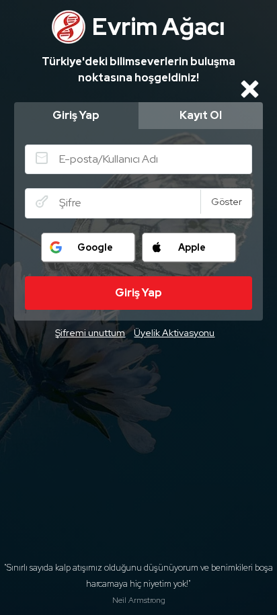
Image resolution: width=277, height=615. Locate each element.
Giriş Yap (76, 115)
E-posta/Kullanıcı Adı (41, 158)
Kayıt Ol (201, 115)
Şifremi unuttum (90, 333)
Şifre (41, 201)
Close (249, 88)
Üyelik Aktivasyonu (174, 333)
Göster (226, 202)
